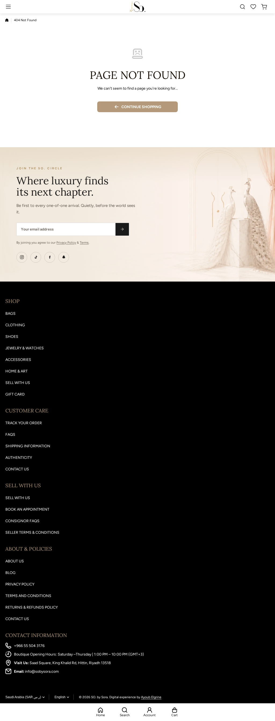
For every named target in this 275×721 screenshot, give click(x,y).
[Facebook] (49, 257)
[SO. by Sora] (137, 7)
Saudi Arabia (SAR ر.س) (23, 697)
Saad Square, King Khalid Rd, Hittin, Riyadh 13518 (70, 663)
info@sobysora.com (42, 671)
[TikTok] (35, 257)
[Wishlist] (253, 7)
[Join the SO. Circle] (122, 229)
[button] (265, 7)
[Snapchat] (63, 257)
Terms (84, 242)
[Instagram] (21, 257)
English (60, 697)
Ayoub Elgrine (151, 697)
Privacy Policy (66, 242)
